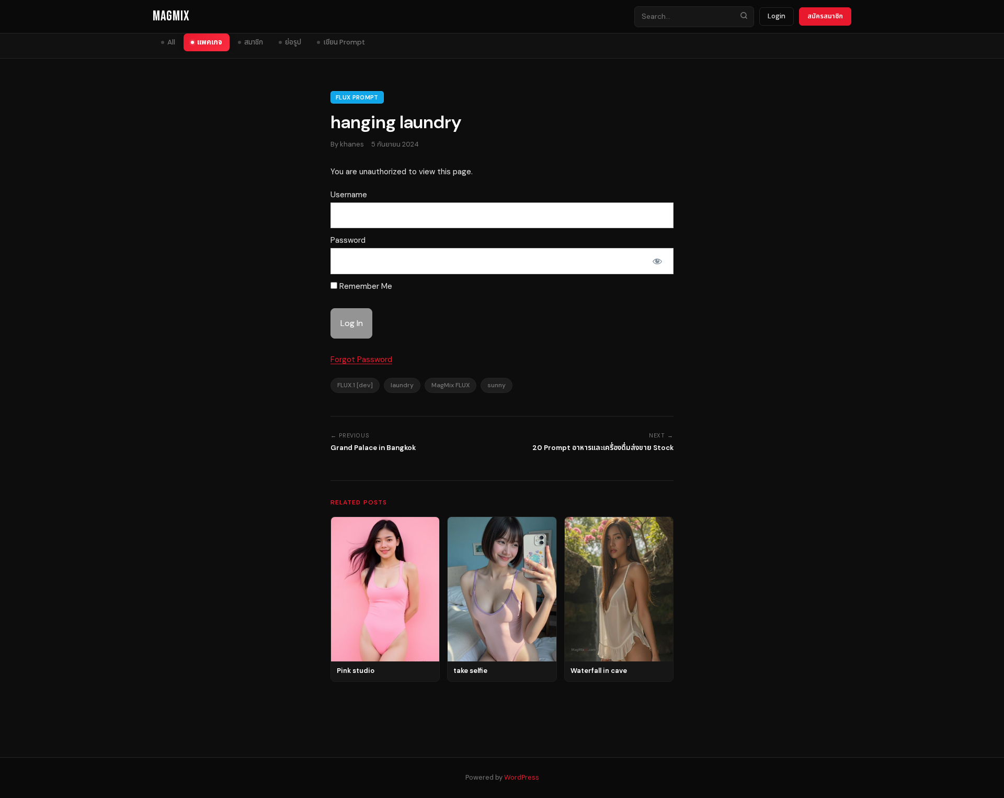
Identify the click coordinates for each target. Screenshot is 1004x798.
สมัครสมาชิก (825, 16)
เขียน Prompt (344, 42)
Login (776, 16)
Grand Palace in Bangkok (373, 447)
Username (348, 194)
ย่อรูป (293, 42)
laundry (402, 385)
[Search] (744, 17)
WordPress (521, 777)
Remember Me (364, 286)
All (171, 42)
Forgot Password (361, 359)
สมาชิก (253, 42)
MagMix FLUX (450, 385)
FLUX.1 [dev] (355, 385)
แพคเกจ (209, 42)
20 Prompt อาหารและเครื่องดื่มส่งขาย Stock (603, 447)
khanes (352, 144)
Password (348, 240)
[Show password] (657, 261)
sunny (496, 385)
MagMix (171, 16)
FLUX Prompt (357, 97)
